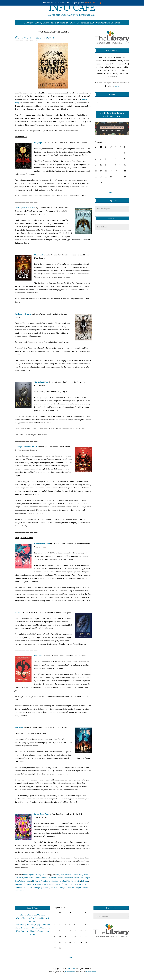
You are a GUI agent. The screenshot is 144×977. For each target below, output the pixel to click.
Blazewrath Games (42, 544)
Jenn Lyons (45, 881)
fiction (28, 881)
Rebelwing (19, 727)
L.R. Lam (84, 881)
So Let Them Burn (41, 814)
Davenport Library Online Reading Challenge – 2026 (49, 22)
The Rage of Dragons (23, 314)
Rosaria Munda (48, 884)
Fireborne (38, 656)
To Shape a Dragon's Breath (76, 887)
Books (25, 874)
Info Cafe (72, 7)
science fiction (61, 884)
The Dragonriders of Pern (25, 208)
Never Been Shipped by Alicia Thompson (32, 928)
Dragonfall (38, 143)
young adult (19, 891)
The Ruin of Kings (41, 382)
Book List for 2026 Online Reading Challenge (98, 22)
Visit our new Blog (93, 3)
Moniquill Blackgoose (23, 884)
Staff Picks (42, 874)
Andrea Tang (77, 874)
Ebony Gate (39, 255)
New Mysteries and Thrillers (32, 915)
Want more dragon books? (34, 37)
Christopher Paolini (48, 878)
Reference (33, 874)
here (117, 86)
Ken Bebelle (75, 881)
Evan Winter (20, 881)
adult (57, 874)
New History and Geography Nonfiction (32, 924)
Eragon (17, 612)
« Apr (111, 192)
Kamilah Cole (64, 881)
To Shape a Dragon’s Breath (26, 447)
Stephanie (33, 41)
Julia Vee (54, 881)
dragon (60, 878)
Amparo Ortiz (66, 874)
